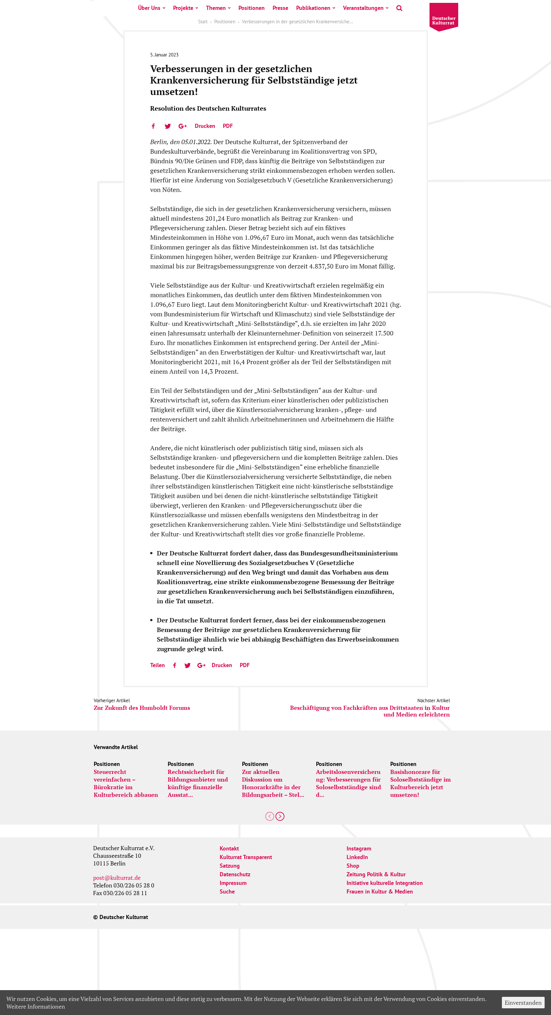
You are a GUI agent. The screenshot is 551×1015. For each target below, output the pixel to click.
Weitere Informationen (35, 1006)
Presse (280, 7)
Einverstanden (523, 1002)
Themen (216, 7)
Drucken (205, 125)
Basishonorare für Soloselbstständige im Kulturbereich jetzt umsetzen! (420, 783)
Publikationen (313, 7)
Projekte (183, 7)
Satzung (230, 865)
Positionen (252, 7)
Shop (353, 865)
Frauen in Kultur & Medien (380, 891)
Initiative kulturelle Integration (385, 882)
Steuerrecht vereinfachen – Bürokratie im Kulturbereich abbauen (126, 783)
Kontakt (229, 848)
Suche (227, 891)
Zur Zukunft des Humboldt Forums (142, 707)
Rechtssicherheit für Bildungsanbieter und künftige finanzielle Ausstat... (198, 783)
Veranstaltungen (363, 7)
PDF (228, 125)
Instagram (359, 848)
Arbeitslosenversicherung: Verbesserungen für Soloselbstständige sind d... (348, 783)
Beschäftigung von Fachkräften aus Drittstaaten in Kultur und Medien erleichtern (370, 711)
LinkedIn (357, 857)
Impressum (233, 882)
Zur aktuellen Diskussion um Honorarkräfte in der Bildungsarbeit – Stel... (273, 783)
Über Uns (149, 7)
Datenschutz (235, 874)
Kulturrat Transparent (246, 857)
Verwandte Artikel (116, 747)
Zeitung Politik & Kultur (376, 874)
